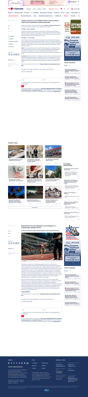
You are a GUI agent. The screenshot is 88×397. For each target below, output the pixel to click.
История (34, 368)
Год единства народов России (45, 15)
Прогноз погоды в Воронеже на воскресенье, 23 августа (53, 180)
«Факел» (66, 15)
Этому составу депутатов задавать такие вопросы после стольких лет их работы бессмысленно (71, 186)
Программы (74, 12)
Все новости (35, 207)
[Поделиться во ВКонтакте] (9, 55)
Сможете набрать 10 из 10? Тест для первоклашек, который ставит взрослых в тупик (72, 84)
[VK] (14, 363)
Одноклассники (53, 64)
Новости (10, 12)
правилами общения (37, 90)
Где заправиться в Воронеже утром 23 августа (52, 160)
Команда (43, 365)
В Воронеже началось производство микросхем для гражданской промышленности (71, 203)
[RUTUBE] (19, 363)
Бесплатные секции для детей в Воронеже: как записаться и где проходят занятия (34, 180)
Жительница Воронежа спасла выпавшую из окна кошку (16, 160)
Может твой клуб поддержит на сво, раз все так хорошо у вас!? (72, 217)
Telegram (42, 64)
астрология (11, 36)
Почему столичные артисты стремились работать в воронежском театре (52, 201)
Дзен (58, 64)
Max (22, 65)
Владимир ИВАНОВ (25, 291)
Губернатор (58, 15)
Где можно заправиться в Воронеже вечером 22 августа (72, 77)
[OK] (16, 363)
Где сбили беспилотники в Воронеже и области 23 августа (72, 98)
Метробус (73, 15)
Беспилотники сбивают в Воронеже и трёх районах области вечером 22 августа (71, 91)
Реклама (43, 368)
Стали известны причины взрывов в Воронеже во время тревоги (72, 70)
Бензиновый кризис (13, 15)
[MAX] (22, 363)
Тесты (62, 12)
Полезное (57, 12)
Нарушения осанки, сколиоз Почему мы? (72, 197)
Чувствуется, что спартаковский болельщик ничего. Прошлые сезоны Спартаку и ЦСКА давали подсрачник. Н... (71, 174)
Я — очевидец (34, 12)
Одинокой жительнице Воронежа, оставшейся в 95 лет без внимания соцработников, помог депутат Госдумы (71, 182)
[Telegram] (11, 363)
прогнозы (11, 46)
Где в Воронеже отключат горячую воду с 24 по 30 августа (16, 180)
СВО (35, 15)
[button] (79, 16)
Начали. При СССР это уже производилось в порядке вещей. (71, 207)
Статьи (68, 12)
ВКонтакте (47, 64)
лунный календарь (13, 41)
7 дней (69, 65)
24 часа (66, 65)
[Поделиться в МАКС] (16, 55)
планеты (11, 44)
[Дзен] (9, 363)
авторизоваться (56, 91)
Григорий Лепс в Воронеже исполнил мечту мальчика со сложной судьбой (33, 160)
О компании (34, 363)
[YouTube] (24, 363)
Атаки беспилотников (26, 15)
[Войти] (64, 9)
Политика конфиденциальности (15, 366)
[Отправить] (22, 86)
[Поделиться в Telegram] (14, 55)
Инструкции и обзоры (46, 12)
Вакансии (34, 365)
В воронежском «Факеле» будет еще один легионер (71, 169)
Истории (26, 12)
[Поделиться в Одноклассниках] (11, 55)
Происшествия (18, 12)
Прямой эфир (77, 9)
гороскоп (11, 38)
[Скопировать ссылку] (19, 55)
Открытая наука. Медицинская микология (70, 193)
